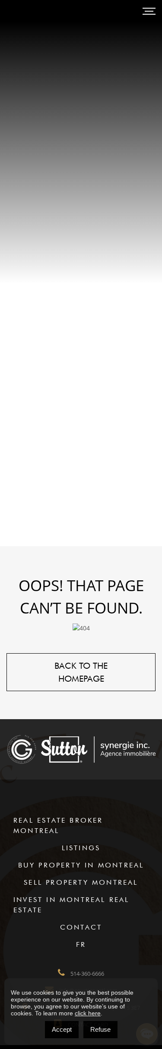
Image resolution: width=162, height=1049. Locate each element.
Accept (62, 1029)
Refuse (100, 1029)
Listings (81, 848)
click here (88, 1013)
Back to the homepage (81, 672)
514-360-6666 (86, 973)
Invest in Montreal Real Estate (71, 905)
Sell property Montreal (81, 882)
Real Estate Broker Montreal (58, 825)
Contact (81, 927)
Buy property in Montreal (81, 865)
